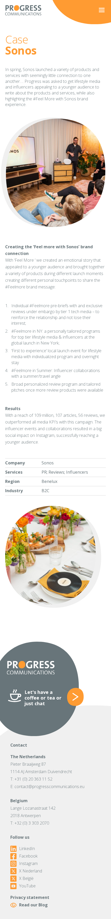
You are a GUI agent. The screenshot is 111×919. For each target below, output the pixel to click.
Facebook (28, 856)
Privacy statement (29, 897)
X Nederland (30, 871)
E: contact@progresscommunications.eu (47, 786)
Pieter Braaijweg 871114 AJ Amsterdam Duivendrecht (41, 767)
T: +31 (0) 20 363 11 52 (31, 779)
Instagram (28, 863)
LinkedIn (27, 848)
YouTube (27, 885)
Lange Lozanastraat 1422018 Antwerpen (33, 811)
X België (26, 878)
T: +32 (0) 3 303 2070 (29, 823)
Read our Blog (33, 905)
